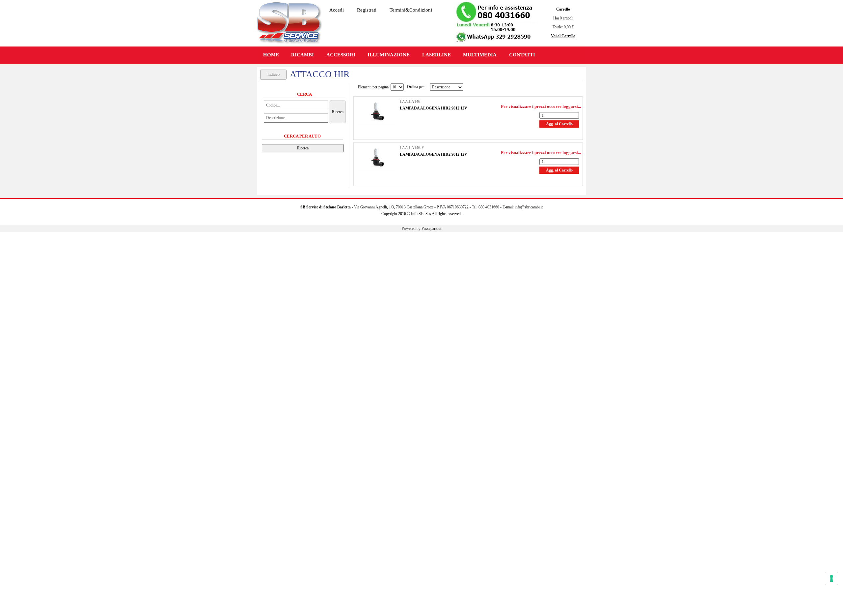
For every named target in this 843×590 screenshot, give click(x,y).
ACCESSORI (340, 54)
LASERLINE (436, 54)
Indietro (273, 74)
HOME (271, 54)
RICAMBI (302, 54)
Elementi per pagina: (374, 87)
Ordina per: (416, 86)
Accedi (336, 10)
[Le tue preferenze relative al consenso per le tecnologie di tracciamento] (831, 578)
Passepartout (431, 228)
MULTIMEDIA (480, 54)
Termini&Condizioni (411, 10)
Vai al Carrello (563, 36)
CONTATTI (522, 54)
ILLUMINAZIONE (388, 54)
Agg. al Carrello (559, 124)
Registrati (366, 10)
